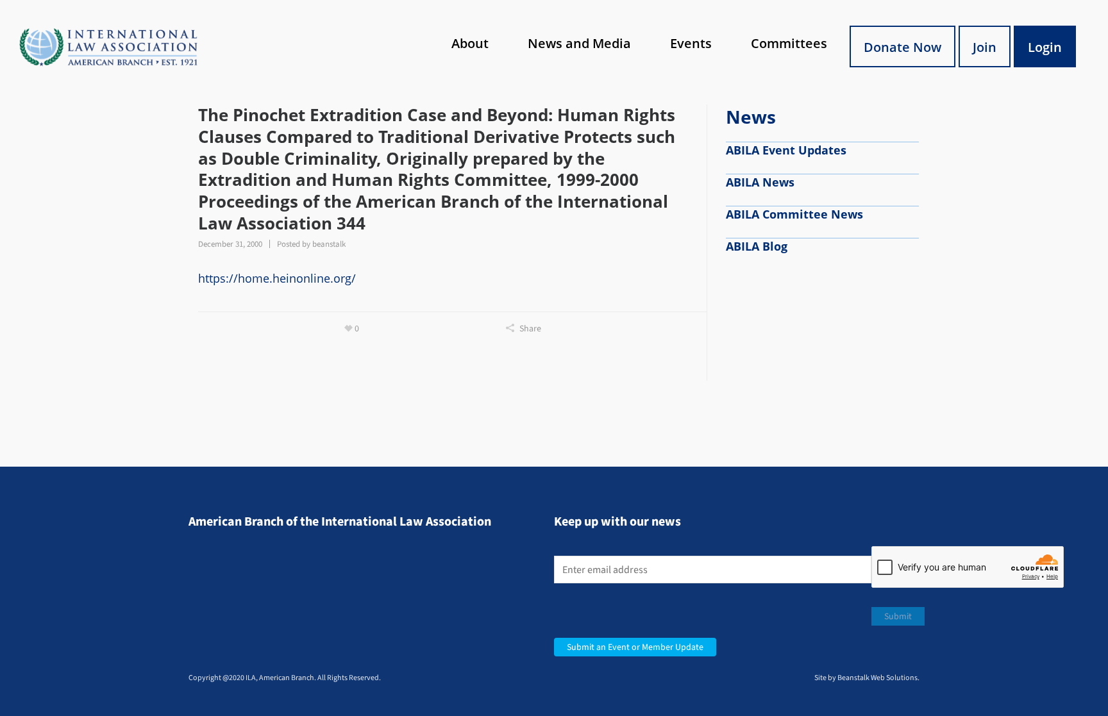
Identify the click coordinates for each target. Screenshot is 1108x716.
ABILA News (760, 182)
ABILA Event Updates (786, 150)
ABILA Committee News (794, 214)
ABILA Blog (756, 246)
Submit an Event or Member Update (635, 647)
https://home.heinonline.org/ (277, 278)
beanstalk (329, 243)
